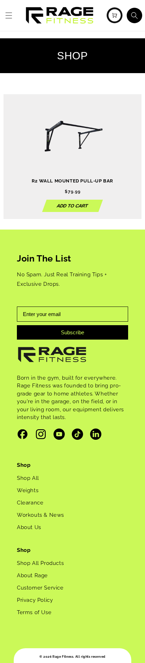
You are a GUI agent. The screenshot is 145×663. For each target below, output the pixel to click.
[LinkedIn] (95, 436)
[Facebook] (22, 436)
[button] (9, 15)
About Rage (32, 575)
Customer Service (40, 588)
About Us (29, 527)
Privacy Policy (35, 600)
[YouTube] (59, 436)
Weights (27, 490)
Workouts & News (40, 515)
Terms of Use (34, 612)
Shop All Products (40, 563)
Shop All (28, 478)
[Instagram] (40, 436)
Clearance (30, 503)
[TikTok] (77, 436)
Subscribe (72, 332)
